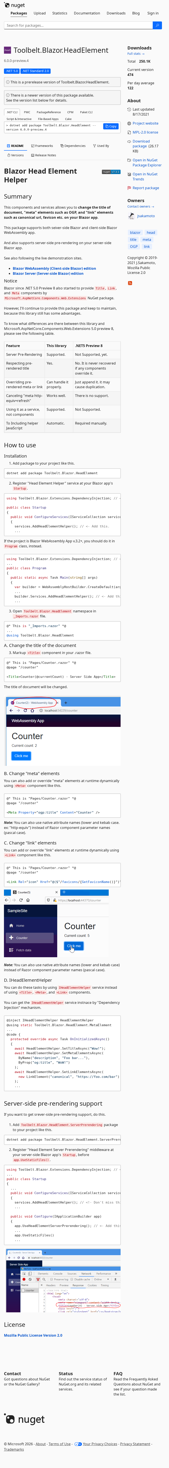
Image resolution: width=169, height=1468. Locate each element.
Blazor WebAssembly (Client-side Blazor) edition (54, 268)
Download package (141, 144)
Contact (12, 1373)
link (147, 246)
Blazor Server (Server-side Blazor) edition (48, 273)
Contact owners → (140, 206)
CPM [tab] (70, 112)
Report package (146, 187)
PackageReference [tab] (49, 112)
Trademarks (14, 1449)
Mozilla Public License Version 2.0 (33, 1335)
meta (147, 239)
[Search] (157, 25)
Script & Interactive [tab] (19, 119)
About (41, 1444)
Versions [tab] (17, 155)
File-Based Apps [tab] (48, 119)
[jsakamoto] (132, 216)
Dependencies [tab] (75, 146)
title (133, 239)
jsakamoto (146, 215)
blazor (135, 232)
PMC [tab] (27, 112)
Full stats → (136, 53)
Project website (145, 123)
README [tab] (17, 146)
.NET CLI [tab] (12, 112)
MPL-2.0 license (145, 132)
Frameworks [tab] (43, 146)
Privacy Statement (135, 1444)
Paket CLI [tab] (86, 112)
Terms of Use (60, 1444)
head (151, 232)
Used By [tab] (102, 146)
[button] (111, 126)
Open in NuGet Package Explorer (147, 162)
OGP (134, 246)
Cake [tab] (68, 119)
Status (66, 1373)
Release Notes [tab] (45, 155)
